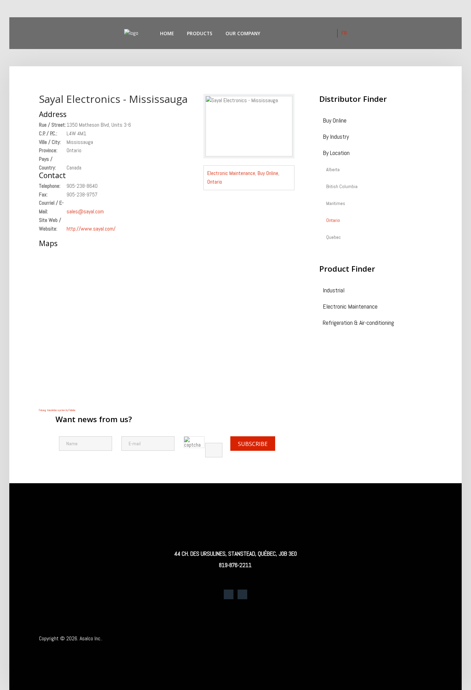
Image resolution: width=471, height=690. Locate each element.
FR (344, 33)
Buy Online (268, 173)
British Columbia (342, 186)
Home (167, 33)
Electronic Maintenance (231, 173)
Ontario (214, 181)
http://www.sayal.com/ (91, 228)
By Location (336, 153)
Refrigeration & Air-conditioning (358, 323)
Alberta (333, 170)
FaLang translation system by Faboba (57, 410)
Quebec (333, 237)
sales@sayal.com (85, 211)
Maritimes (335, 203)
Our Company (243, 33)
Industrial (333, 291)
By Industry (336, 137)
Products (199, 33)
